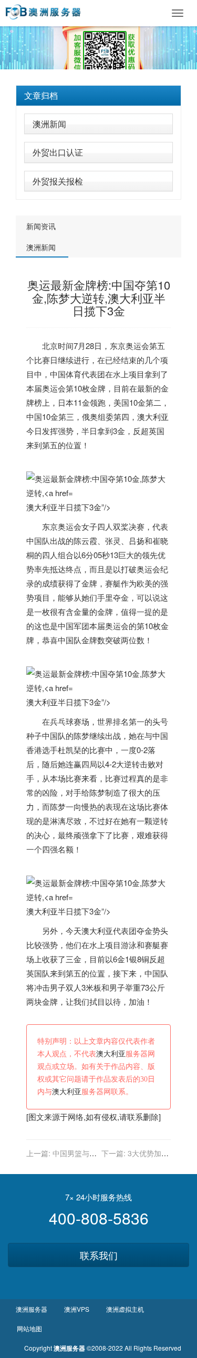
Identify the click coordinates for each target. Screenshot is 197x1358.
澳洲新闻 (49, 124)
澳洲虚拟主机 (125, 1308)
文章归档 (41, 95)
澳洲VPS (76, 1308)
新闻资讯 (41, 226)
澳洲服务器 (31, 1308)
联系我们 (99, 1255)
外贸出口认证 (58, 152)
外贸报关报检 (58, 181)
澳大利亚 (153, 416)
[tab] (98, 96)
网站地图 (29, 1328)
